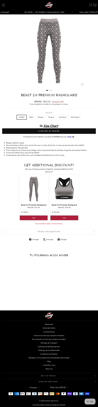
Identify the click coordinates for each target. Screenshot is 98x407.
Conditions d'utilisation (49, 354)
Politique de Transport (49, 343)
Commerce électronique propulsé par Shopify (49, 405)
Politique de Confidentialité (49, 350)
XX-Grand (75, 117)
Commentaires (49, 332)
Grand (51, 117)
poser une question (49, 231)
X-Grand (62, 117)
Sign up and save (48, 382)
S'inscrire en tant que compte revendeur (49, 335)
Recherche (49, 324)
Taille (49, 113)
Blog (49, 361)
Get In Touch (48, 376)
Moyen (41, 117)
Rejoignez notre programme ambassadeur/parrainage (49, 358)
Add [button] (33, 218)
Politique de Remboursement (49, 347)
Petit (31, 117)
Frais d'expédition (36, 104)
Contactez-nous (49, 365)
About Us (49, 369)
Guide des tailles (49, 328)
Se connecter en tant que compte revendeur (49, 339)
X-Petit (21, 117)
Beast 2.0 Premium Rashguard (33, 205)
